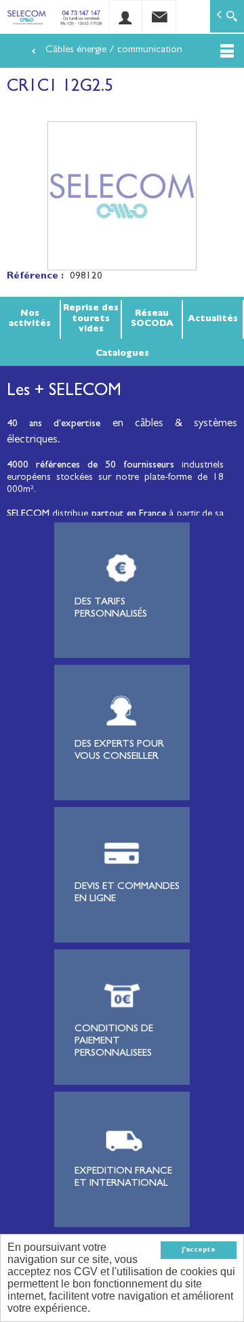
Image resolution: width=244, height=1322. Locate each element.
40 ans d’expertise (53, 424)
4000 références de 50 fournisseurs (90, 466)
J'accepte (199, 1250)
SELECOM (29, 515)
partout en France (129, 515)
